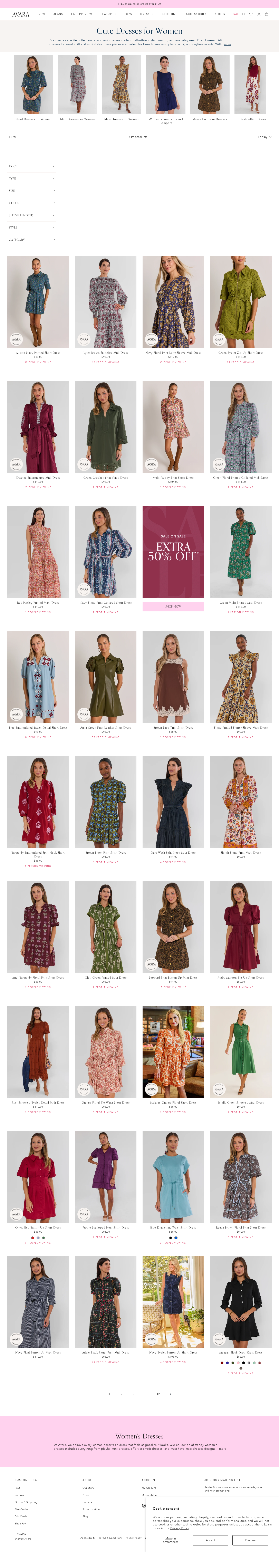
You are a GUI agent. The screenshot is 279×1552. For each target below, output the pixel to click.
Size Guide (21, 1509)
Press (86, 1495)
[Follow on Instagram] (144, 1506)
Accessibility (88, 1538)
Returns (19, 1495)
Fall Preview (81, 14)
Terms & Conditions (110, 1538)
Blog (85, 1516)
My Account (149, 1488)
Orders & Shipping (26, 1502)
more (227, 44)
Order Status (149, 1495)
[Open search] (244, 14)
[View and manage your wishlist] (251, 14)
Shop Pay (20, 1524)
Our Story (88, 1488)
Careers (87, 1502)
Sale (237, 14)
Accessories (196, 14)
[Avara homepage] (21, 1534)
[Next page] (170, 1394)
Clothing (170, 14)
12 (158, 1394)
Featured (108, 14)
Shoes (220, 14)
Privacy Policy (179, 1528)
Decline (250, 1540)
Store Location (91, 1509)
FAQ (17, 1488)
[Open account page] (259, 14)
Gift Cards (21, 1516)
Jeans (58, 14)
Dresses (147, 14)
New (41, 14)
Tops (128, 14)
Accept (210, 1540)
